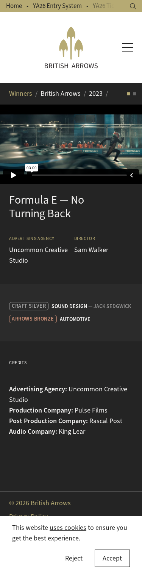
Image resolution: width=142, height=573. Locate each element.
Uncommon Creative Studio (38, 255)
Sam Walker (91, 249)
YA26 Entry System (57, 6)
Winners (20, 93)
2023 (96, 93)
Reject (74, 558)
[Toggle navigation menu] (127, 47)
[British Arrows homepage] (71, 47)
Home (14, 6)
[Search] (133, 6)
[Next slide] (127, 144)
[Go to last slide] (15, 144)
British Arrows (61, 93)
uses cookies (68, 527)
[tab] (128, 93)
